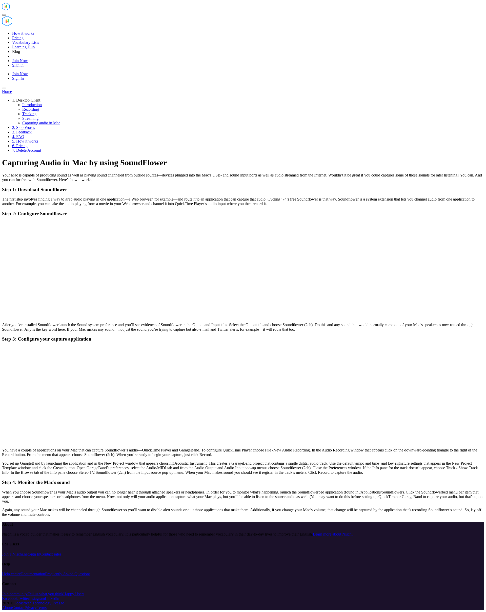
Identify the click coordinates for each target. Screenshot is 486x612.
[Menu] (4, 15)
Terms (42, 607)
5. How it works (25, 141)
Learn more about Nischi (333, 534)
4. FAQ (18, 136)
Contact (18, 607)
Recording (30, 109)
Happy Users (73, 594)
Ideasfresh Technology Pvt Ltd (39, 603)
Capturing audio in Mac (41, 123)
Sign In (34, 554)
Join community (15, 594)
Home (7, 91)
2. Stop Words (23, 127)
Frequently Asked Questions (67, 574)
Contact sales (50, 554)
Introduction (32, 105)
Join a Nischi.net (15, 554)
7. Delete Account (26, 150)
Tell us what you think (45, 594)
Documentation (33, 574)
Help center (11, 574)
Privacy (31, 607)
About (7, 607)
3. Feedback (22, 132)
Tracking (29, 114)
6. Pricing (20, 146)
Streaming (30, 118)
